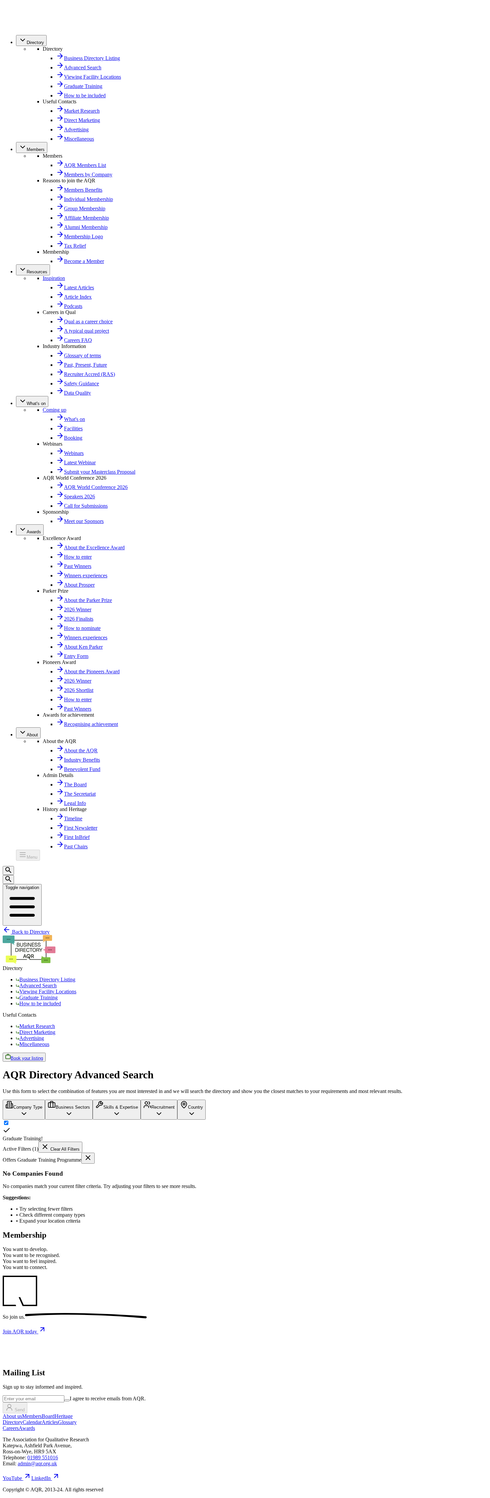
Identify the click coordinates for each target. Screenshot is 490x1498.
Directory (13, 1422)
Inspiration (54, 278)
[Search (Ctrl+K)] (8, 870)
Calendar (32, 1422)
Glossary (67, 1422)
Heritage (64, 1416)
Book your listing (27, 1058)
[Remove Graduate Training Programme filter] (88, 1158)
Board (48, 1416)
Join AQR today (20, 1331)
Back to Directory (30, 932)
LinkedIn (41, 1478)
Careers (11, 1428)
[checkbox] (67, 1400)
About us (12, 1416)
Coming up (54, 410)
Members (32, 1416)
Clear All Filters (64, 1149)
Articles (50, 1422)
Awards (27, 1428)
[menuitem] (31, 40)
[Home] (17, 26)
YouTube (12, 1478)
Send (20, 1409)
